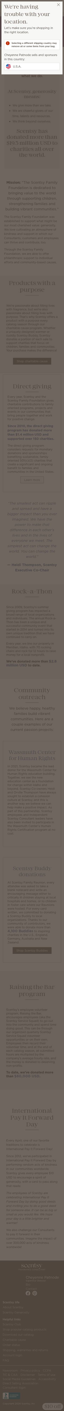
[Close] (58, 4)
